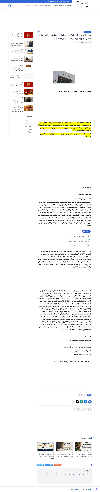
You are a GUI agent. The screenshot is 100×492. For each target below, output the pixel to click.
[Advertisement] (50, 20)
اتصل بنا (47, 1)
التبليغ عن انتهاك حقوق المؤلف (64, 1)
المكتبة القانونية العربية (84, 42)
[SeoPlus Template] (91, 489)
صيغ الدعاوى (28, 5)
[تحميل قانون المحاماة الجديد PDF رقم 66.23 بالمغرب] (28, 51)
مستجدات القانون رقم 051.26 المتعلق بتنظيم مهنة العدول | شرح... (64, 455)
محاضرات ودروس (28, 126)
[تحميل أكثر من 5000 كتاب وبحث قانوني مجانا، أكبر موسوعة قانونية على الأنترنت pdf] (28, 67)
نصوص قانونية (29, 132)
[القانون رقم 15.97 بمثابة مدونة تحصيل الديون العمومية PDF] (28, 84)
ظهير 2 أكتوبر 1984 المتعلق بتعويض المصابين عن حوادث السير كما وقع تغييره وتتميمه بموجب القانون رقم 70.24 (17, 109)
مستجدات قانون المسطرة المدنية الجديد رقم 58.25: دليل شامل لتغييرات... (46, 456)
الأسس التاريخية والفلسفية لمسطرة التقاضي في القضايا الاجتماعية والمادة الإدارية (17, 100)
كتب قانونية (61, 5)
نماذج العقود (34, 5)
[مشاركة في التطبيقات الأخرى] (73, 401)
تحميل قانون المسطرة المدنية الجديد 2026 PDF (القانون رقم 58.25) (16, 36)
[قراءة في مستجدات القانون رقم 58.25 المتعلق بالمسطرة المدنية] (28, 44)
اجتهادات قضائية (55, 5)
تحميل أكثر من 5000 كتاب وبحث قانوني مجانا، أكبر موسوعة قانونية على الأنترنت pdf (16, 68)
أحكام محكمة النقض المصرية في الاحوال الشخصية (79, 241)
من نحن (42, 1)
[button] (85, 401)
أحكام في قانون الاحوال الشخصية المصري (80, 246)
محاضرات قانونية (41, 5)
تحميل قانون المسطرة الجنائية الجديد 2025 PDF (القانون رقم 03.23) (16, 77)
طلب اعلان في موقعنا (54, 1)
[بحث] (10, 5)
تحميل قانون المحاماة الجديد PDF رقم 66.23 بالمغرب (17, 52)
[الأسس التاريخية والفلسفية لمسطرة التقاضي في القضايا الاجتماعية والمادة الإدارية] (28, 99)
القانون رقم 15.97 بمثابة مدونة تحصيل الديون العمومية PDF (16, 85)
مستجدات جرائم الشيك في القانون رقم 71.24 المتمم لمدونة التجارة (17, 60)
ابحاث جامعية (48, 5)
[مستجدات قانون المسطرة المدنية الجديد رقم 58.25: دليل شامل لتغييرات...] (45, 447)
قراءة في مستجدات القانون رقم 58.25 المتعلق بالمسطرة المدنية (17, 44)
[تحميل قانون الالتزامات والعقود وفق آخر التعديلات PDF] (28, 92)
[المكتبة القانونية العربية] (82, 4)
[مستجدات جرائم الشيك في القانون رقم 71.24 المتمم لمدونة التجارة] (28, 59)
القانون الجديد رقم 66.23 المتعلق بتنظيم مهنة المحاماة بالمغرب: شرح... (83, 455)
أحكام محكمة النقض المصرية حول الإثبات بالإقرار (79, 236)
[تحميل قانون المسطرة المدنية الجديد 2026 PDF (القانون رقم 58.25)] (28, 35)
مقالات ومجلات (29, 129)
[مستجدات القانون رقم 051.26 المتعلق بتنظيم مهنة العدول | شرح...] (64, 447)
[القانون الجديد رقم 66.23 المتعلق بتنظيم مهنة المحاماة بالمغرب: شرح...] (83, 447)
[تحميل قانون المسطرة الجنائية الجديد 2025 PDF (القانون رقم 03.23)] (28, 76)
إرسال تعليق (86, 470)
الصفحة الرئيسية (68, 5)
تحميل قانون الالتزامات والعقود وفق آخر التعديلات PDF (17, 92)
